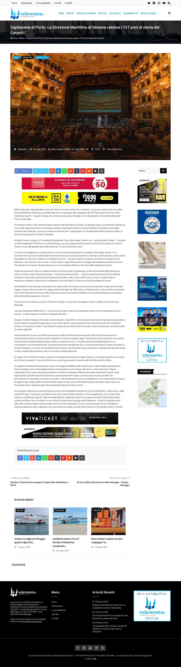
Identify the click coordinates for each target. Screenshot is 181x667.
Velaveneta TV (130, 13)
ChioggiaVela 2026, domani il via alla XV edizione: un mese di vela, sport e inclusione (109, 629)
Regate (70, 13)
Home (14, 3)
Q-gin (94, 659)
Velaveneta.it (26, 3)
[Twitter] (26, 457)
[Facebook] (20, 457)
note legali (27, 614)
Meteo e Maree (148, 13)
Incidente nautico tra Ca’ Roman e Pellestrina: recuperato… (66, 542)
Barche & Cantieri (86, 13)
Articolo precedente (21, 478)
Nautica (102, 13)
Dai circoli (115, 13)
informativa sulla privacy (31, 621)
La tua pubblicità (43, 3)
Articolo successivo (118, 478)
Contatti (68, 3)
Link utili (57, 3)
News (61, 13)
